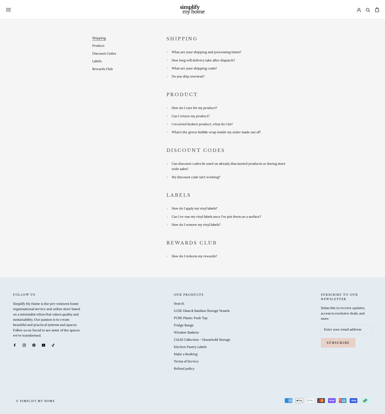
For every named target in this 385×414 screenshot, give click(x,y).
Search (179, 303)
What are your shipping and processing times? (206, 52)
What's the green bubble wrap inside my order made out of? (216, 132)
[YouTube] (43, 344)
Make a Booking (186, 354)
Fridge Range (184, 325)
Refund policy (184, 368)
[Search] (368, 10)
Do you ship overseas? (188, 76)
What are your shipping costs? (194, 68)
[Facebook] (14, 344)
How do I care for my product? (194, 108)
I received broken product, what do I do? (202, 124)
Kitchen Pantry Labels (190, 347)
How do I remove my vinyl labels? (196, 225)
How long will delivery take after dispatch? (203, 60)
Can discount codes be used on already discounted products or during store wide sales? (229, 166)
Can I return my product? (191, 116)
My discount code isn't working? (196, 177)
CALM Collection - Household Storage (202, 340)
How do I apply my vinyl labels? (194, 208)
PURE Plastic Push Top (191, 318)
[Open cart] (377, 9)
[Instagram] (24, 344)
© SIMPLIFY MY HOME (35, 401)
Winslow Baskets (186, 332)
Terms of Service (186, 361)
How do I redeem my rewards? (194, 256)
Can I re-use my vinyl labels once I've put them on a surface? (216, 217)
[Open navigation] (8, 10)
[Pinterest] (33, 344)
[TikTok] (53, 344)
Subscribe (338, 343)
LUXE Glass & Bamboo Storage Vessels (202, 311)
